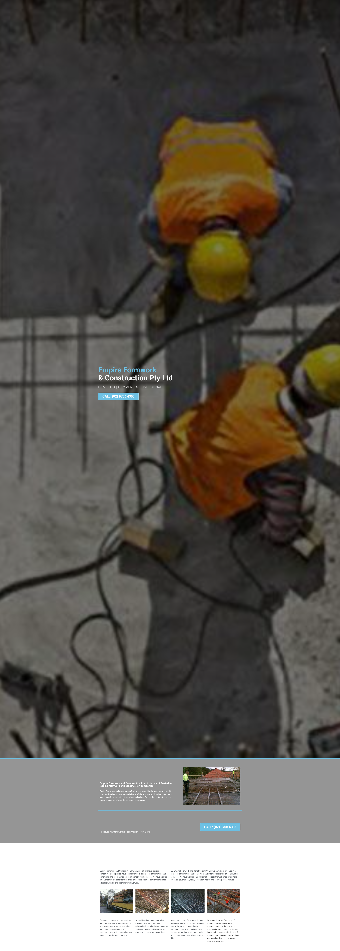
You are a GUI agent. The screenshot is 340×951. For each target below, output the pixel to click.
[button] (118, 396)
